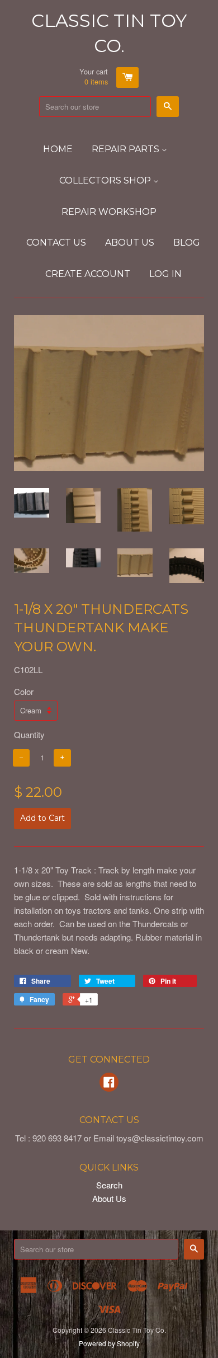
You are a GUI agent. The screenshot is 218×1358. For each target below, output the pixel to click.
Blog (186, 242)
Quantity (29, 734)
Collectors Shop (106, 180)
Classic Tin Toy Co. (109, 33)
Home (58, 149)
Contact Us (56, 242)
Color (24, 691)
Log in (165, 274)
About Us (129, 242)
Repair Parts (127, 149)
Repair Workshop (109, 211)
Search (109, 1185)
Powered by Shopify (109, 1343)
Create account (87, 274)
